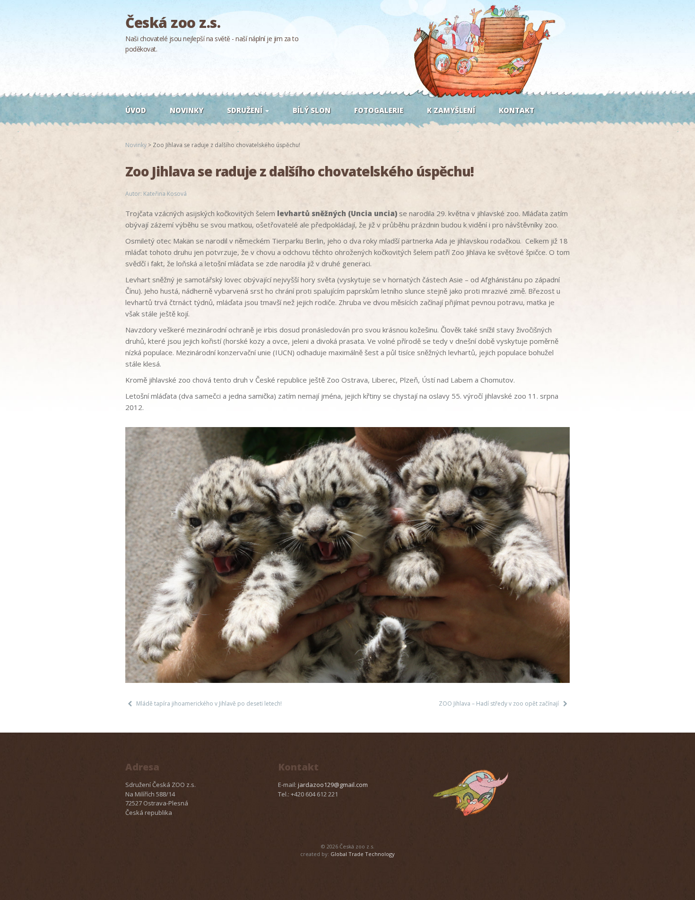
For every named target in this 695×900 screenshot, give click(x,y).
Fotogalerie (378, 110)
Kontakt (516, 110)
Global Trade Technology (362, 853)
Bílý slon (311, 110)
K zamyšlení (451, 110)
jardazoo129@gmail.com (333, 784)
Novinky (186, 110)
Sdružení (245, 110)
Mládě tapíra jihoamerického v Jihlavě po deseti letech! (209, 703)
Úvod (135, 110)
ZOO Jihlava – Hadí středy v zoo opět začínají (499, 703)
